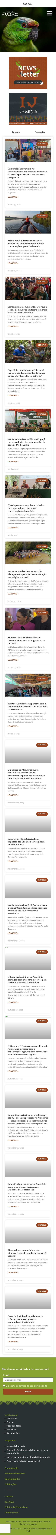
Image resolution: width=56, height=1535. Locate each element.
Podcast (8, 1490)
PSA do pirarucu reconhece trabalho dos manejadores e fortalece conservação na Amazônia (26, 508)
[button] (50, 13)
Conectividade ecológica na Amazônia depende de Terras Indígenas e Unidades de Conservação (27, 1187)
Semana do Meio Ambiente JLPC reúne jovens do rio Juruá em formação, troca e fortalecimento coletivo (27, 310)
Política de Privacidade (15, 1507)
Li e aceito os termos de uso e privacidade (26, 1386)
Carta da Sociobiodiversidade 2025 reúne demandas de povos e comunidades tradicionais (25, 1319)
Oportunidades (12, 1479)
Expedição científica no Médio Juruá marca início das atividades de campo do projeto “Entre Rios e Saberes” (26, 373)
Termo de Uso (11, 1513)
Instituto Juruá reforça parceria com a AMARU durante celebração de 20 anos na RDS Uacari (27, 707)
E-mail (6, 1375)
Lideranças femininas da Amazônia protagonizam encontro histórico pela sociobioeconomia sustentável (27, 980)
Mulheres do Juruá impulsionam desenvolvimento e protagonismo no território (26, 641)
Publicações (10, 1484)
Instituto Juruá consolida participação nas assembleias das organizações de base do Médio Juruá (27, 442)
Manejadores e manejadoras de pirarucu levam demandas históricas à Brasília (27, 1253)
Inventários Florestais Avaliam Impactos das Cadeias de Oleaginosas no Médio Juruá (27, 842)
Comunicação (11, 1468)
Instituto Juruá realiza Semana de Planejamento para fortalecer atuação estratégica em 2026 (27, 574)
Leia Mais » (13, 197)
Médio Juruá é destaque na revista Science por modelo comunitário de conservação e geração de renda (26, 244)
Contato (8, 1496)
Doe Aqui (9, 1502)
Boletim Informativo (14, 1473)
